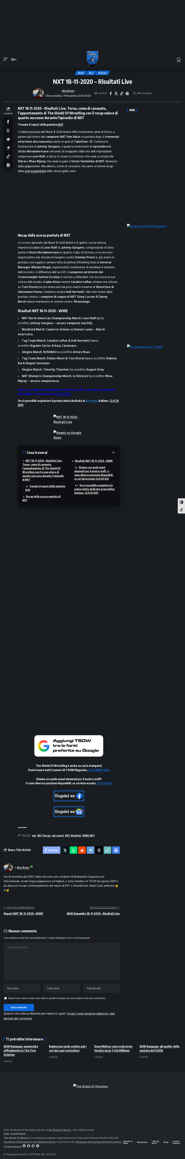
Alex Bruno (68, 90)
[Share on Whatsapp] (8, 130)
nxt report (58, 835)
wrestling (91, 401)
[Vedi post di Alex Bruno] (38, 93)
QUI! (60, 124)
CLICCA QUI (63, 394)
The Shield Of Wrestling (17, 1141)
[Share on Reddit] (8, 138)
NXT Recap (43, 835)
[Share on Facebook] (110, 93)
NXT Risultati (73, 835)
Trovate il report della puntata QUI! (45, 488)
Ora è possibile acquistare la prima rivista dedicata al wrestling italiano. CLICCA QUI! (94, 489)
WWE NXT (89, 835)
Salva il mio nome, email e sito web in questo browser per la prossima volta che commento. (57, 998)
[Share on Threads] (99, 850)
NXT (91, 73)
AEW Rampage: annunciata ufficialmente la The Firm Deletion (21, 1051)
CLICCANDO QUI (98, 770)
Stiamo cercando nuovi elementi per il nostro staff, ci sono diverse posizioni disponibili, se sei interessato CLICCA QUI (93, 473)
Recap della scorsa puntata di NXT (41, 498)
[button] (7, 59)
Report (102, 73)
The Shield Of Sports (59, 1129)
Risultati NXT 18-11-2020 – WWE (94, 460)
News (81, 73)
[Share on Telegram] (8, 147)
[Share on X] (116, 93)
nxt (34, 835)
